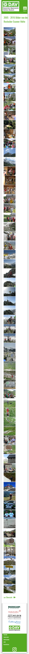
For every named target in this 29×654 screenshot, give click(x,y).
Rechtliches (6, 644)
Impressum (6, 637)
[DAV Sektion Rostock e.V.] (10, 5)
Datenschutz (6, 639)
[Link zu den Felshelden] (14, 617)
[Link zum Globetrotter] (14, 612)
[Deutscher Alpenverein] (14, 628)
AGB (5, 642)
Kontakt (5, 634)
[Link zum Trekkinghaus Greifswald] (14, 622)
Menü (25, 11)
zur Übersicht (8, 597)
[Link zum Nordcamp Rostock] (14, 607)
